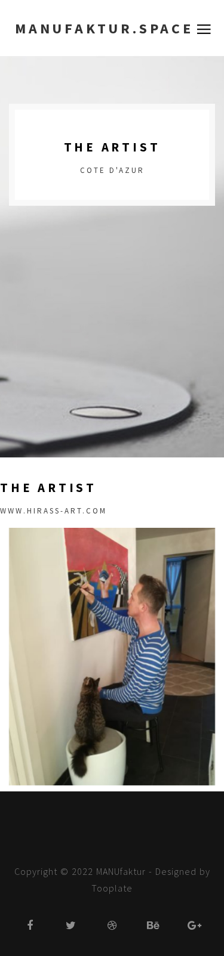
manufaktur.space (104, 28)
